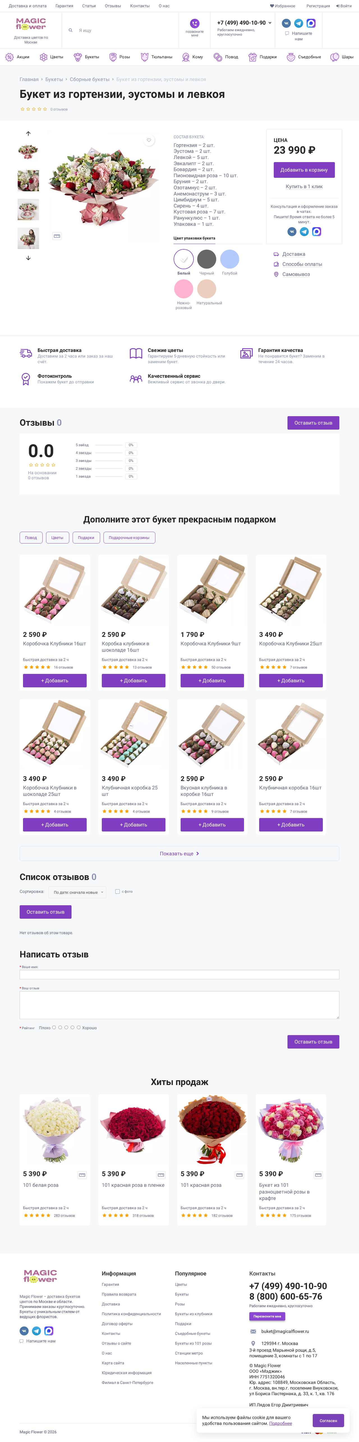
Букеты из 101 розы (193, 1343)
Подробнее (280, 1423)
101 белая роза (41, 1185)
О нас (164, 5)
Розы (180, 1304)
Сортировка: (32, 891)
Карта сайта (113, 1363)
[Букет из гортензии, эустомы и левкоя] (103, 186)
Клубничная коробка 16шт (290, 788)
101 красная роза (201, 1185)
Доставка (293, 254)
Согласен (328, 1420)
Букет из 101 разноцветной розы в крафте (284, 1191)
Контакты (140, 5)
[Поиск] (72, 30)
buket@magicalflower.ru (285, 1331)
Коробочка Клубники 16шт (54, 643)
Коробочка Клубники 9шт (211, 643)
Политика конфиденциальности (131, 1314)
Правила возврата (119, 1294)
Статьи (89, 5)
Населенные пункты (193, 1363)
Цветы (57, 537)
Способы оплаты (302, 264)
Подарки (86, 537)
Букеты (182, 1294)
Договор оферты (117, 1323)
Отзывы (113, 5)
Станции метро (189, 1353)
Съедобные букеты (192, 1333)
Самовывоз (296, 274)
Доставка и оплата (28, 5)
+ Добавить (54, 680)
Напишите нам (41, 1341)
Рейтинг (28, 1028)
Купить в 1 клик (304, 186)
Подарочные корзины (129, 537)
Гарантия (64, 5)
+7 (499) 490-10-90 (241, 22)
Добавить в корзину (304, 170)
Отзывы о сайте (116, 1343)
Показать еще (177, 853)
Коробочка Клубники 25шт (290, 643)
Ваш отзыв (30, 988)
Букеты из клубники (193, 1314)
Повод (31, 537)
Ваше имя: (30, 967)
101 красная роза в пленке (133, 1185)
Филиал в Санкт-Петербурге (127, 1382)
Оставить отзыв (313, 423)
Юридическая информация (127, 1372)
